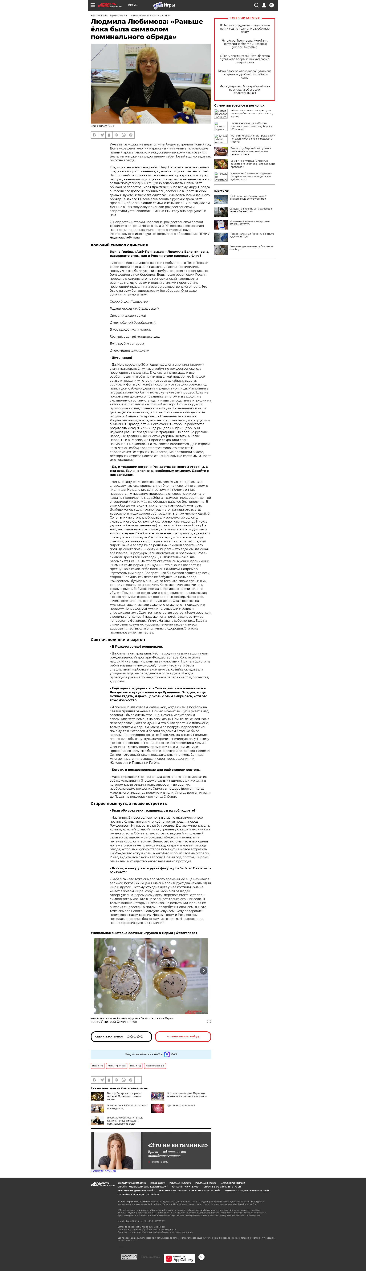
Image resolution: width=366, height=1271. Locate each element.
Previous (98, 970)
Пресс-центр (157, 1183)
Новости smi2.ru (103, 1171)
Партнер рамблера (150, 1257)
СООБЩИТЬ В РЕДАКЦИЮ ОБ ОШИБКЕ (138, 1194)
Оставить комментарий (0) (183, 1036)
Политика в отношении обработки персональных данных (147, 1229)
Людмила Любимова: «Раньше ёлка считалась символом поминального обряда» (125, 1120)
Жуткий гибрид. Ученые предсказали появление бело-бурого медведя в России (253, 138)
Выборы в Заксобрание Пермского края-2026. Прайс (190, 1190)
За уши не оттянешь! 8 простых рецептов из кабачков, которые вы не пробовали (253, 163)
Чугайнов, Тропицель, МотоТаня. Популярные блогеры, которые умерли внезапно (245, 44)
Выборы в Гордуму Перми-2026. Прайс (247, 1190)
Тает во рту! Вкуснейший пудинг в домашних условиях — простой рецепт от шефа (251, 151)
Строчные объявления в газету (222, 1187)
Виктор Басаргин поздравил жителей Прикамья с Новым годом (124, 1096)
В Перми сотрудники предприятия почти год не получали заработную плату (245, 29)
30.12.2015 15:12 (99, 15)
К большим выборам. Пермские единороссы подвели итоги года (187, 1095)
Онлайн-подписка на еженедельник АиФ (142, 1187)
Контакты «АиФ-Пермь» (185, 1187)
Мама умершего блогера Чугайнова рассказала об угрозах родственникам (244, 90)
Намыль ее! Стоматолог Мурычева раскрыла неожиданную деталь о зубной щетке (251, 176)
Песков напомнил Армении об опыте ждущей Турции (252, 235)
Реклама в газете (205, 1183)
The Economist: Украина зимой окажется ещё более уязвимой (248, 197)
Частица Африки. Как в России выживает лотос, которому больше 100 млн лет (252, 126)
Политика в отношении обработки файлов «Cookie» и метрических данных (155, 1232)
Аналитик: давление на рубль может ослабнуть (251, 248)
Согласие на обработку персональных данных (141, 1227)
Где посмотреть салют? (181, 1105)
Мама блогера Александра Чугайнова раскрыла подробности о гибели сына (244, 74)
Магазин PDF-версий (233, 1183)
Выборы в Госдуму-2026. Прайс (136, 1190)
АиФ (112, 125)
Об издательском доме (132, 1183)
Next (203, 970)
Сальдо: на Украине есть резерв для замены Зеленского (251, 210)
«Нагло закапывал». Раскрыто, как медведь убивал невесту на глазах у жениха (252, 113)
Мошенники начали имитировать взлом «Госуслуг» (250, 222)
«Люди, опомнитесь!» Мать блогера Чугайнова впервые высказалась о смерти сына (245, 59)
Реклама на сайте (180, 1183)
